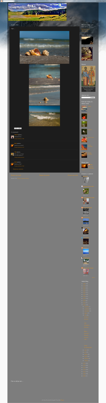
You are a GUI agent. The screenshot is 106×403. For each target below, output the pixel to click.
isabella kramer (86, 258)
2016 (84, 305)
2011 (84, 371)
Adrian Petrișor (84, 31)
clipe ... (85, 323)
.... (84, 321)
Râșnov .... (86, 331)
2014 (84, 365)
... (88, 122)
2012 (84, 369)
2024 (84, 288)
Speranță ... (86, 319)
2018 (84, 300)
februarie (86, 358)
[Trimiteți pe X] (18, 128)
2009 (84, 376)
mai (85, 352)
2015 (84, 363)
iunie (85, 350)
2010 (84, 373)
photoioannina (86, 217)
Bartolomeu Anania (85, 29)
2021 (84, 294)
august (86, 313)
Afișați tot (93, 277)
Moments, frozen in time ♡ (88, 187)
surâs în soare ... (91, 137)
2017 (84, 302)
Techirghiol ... (87, 325)
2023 (84, 290)
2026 (84, 283)
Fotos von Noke (86, 227)
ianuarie (86, 360)
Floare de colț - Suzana (88, 268)
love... (89, 114)
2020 (84, 296)
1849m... (89, 106)
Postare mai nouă (16, 175)
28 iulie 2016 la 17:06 (19, 138)
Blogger (62, 400)
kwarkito (85, 248)
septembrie (86, 311)
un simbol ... (86, 317)
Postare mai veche (73, 175)
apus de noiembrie (90, 153)
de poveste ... (86, 333)
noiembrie (86, 306)
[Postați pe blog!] (16, 128)
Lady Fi (16, 134)
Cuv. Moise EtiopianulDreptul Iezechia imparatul (88, 89)
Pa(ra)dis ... (86, 335)
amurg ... (86, 345)
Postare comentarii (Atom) (23, 178)
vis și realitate (86, 238)
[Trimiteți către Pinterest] (21, 128)
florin (16, 143)
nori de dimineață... (90, 145)
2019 (84, 298)
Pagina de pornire (44, 175)
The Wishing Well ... (88, 347)
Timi (16, 152)
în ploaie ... (90, 129)
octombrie (86, 309)
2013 (84, 367)
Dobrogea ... (86, 327)
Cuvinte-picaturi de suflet (88, 197)
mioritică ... (86, 337)
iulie (85, 315)
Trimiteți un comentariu (18, 169)
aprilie (86, 354)
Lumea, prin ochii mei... (24, 7)
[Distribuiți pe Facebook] (19, 128)
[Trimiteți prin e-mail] (15, 128)
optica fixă (85, 176)
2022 (84, 292)
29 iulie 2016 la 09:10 (19, 157)
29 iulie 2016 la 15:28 (19, 166)
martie (85, 356)
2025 (84, 286)
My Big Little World (87, 207)
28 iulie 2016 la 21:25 (19, 147)
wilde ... (85, 339)
